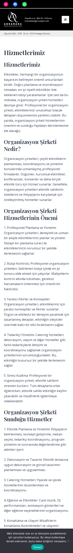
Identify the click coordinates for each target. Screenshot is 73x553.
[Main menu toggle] (65, 19)
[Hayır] (68, 541)
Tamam (37, 547)
